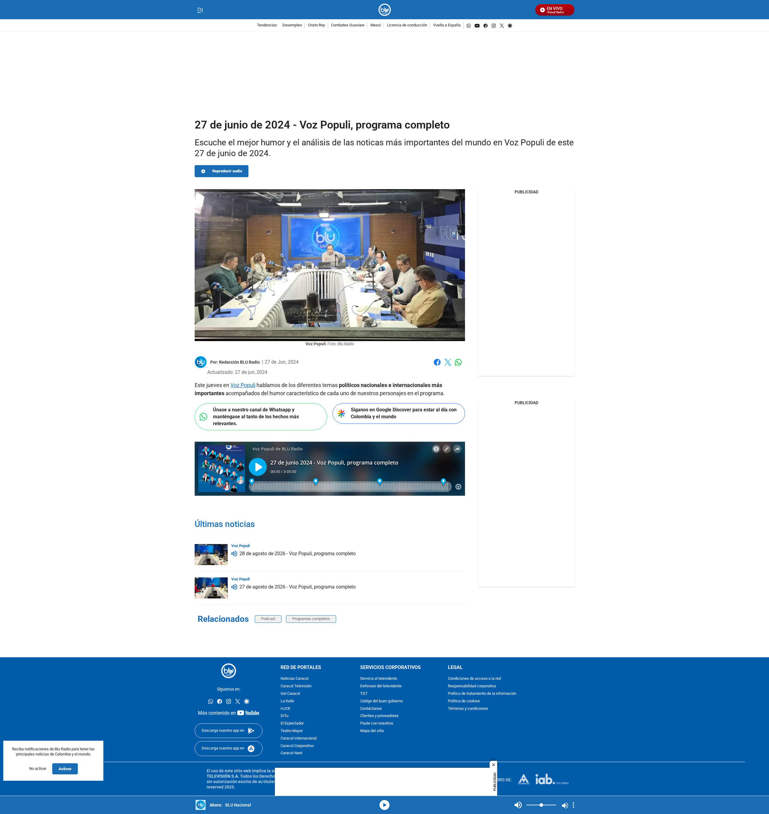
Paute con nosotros (376, 723)
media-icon (384, 805)
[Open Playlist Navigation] (573, 805)
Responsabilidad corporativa (472, 686)
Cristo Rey (316, 25)
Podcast (268, 618)
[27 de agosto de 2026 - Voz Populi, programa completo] (211, 587)
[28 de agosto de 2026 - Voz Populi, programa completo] (211, 554)
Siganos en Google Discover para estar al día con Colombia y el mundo (404, 413)
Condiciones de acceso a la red (474, 679)
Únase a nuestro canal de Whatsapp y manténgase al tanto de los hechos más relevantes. (256, 416)
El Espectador (292, 723)
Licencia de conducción (407, 25)
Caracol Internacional (299, 738)
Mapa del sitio (372, 731)
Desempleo (292, 25)
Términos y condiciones (468, 709)
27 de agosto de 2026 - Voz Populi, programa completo (297, 587)
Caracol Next (291, 753)
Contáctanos (371, 709)
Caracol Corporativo (297, 746)
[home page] (384, 10)
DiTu (284, 716)
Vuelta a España (446, 25)
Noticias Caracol (295, 679)
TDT (364, 694)
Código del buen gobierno (381, 701)
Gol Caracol (290, 694)
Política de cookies (464, 701)
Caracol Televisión (296, 686)
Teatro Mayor (292, 731)
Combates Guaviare (347, 25)
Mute (518, 805)
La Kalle (287, 701)
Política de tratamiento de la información (482, 694)
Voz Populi (242, 385)
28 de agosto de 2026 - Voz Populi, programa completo (297, 553)
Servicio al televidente (378, 679)
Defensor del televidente (381, 686)
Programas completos (311, 618)
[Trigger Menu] (200, 10)
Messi (375, 25)
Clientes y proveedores (379, 716)
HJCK (285, 709)
